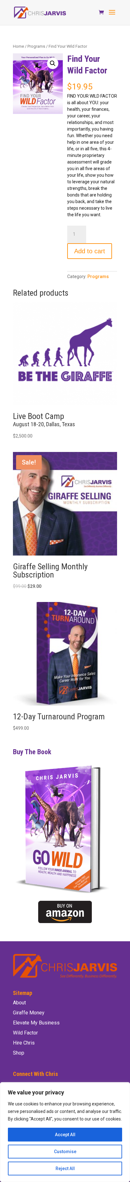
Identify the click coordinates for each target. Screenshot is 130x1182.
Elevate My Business (36, 1023)
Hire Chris (24, 1043)
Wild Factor (25, 1033)
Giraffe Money (28, 1013)
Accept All (65, 1134)
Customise (65, 1151)
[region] (65, 1132)
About (19, 1003)
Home (18, 46)
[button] (52, 63)
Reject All (65, 1168)
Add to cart (89, 251)
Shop (18, 1053)
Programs (36, 46)
